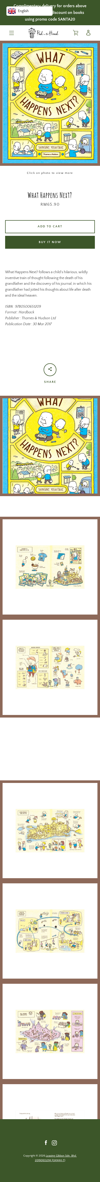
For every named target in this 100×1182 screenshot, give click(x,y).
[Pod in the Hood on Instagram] (54, 1143)
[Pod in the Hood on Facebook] (45, 1143)
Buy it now (50, 242)
